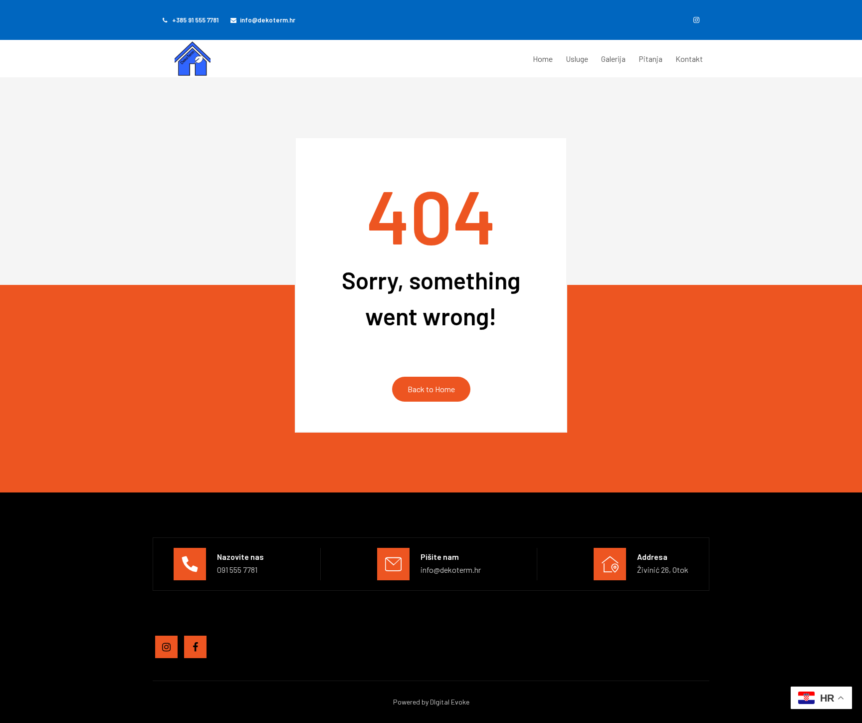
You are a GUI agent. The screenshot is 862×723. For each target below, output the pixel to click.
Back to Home (431, 389)
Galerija (613, 58)
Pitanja (650, 58)
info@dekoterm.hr (267, 20)
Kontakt (689, 58)
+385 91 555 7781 (194, 20)
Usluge (577, 58)
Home (543, 58)
